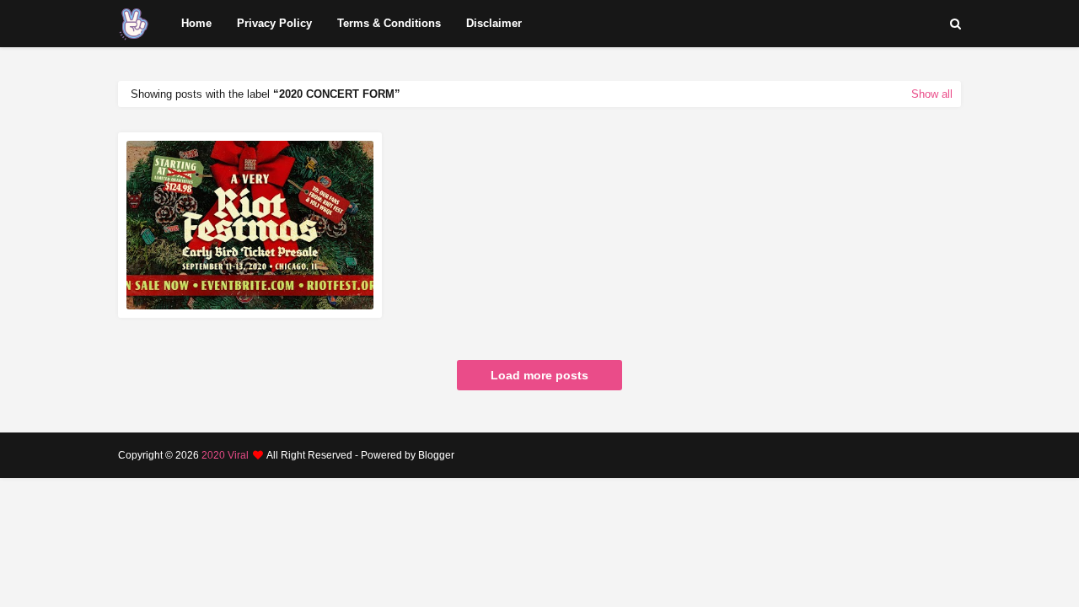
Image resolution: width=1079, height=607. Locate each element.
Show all (932, 94)
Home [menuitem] (196, 23)
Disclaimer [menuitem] (494, 23)
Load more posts (539, 375)
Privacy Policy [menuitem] (274, 23)
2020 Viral (225, 455)
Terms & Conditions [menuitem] (389, 23)
